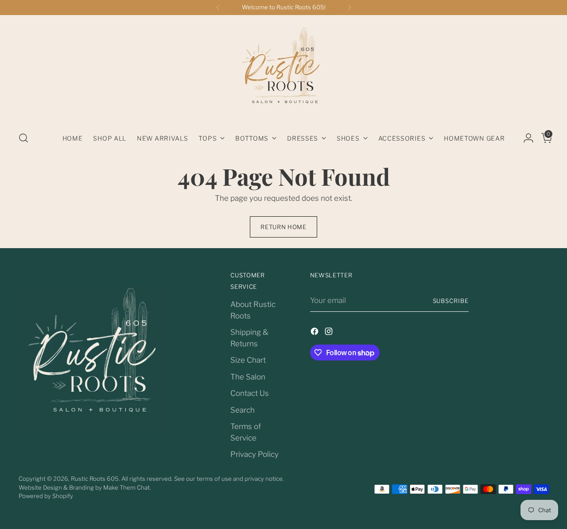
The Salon (247, 376)
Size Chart (248, 360)
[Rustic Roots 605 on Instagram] (329, 333)
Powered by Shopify (46, 495)
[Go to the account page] (525, 138)
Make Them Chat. (127, 487)
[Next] (349, 7)
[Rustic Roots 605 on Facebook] (315, 333)
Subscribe (451, 300)
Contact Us (249, 393)
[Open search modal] (23, 138)
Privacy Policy (254, 454)
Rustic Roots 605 (95, 478)
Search (242, 410)
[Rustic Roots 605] (283, 70)
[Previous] (218, 7)
